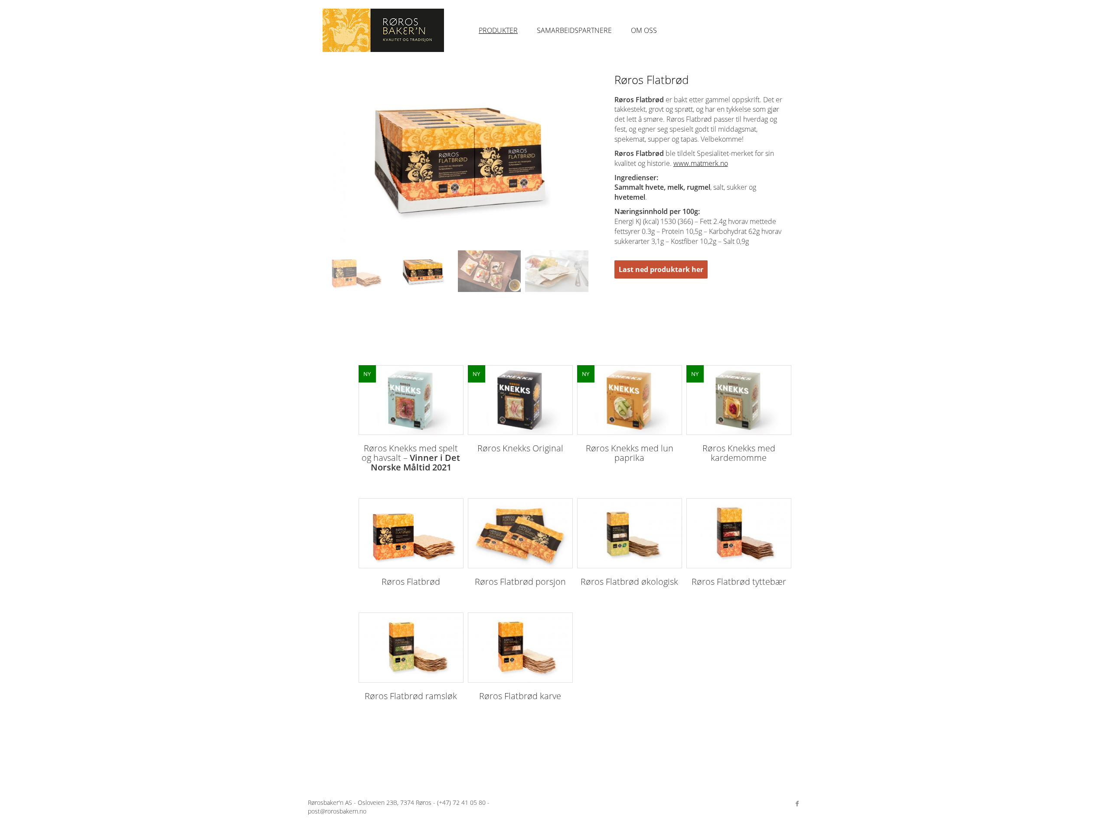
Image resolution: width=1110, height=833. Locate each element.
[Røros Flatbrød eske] (354, 271)
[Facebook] (797, 803)
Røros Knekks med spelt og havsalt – (411, 457)
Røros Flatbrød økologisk (629, 581)
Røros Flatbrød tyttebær (739, 581)
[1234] (411, 533)
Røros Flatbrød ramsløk (411, 696)
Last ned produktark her (661, 269)
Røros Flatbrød (411, 581)
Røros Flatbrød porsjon (520, 581)
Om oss (644, 30)
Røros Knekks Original (520, 448)
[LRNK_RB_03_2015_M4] (556, 271)
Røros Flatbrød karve (520, 696)
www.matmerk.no (700, 163)
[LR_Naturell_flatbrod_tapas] (489, 271)
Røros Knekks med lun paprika (629, 452)
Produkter (498, 30)
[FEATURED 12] (629, 400)
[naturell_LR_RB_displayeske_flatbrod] (422, 271)
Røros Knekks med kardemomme (738, 452)
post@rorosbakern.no (337, 811)
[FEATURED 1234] (411, 400)
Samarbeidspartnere (574, 30)
